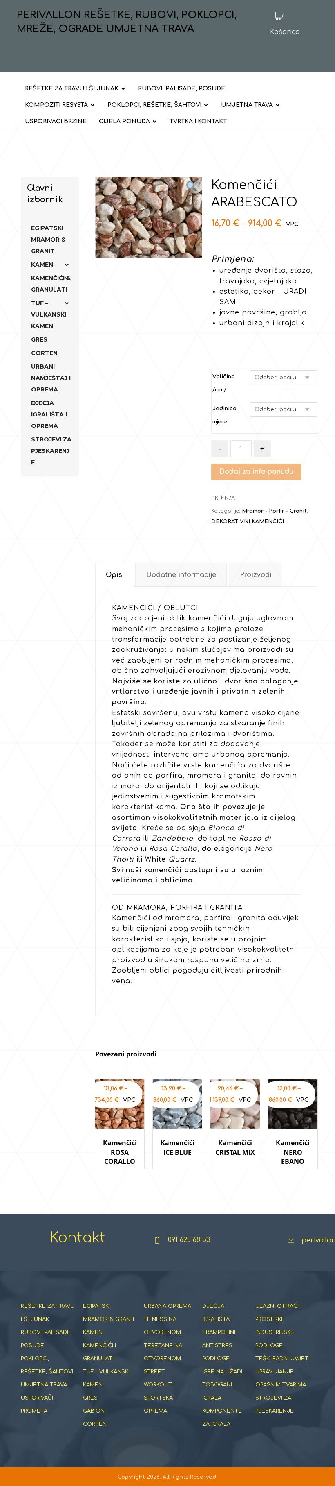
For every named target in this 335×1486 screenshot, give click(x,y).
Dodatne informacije (181, 575)
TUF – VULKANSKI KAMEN (48, 314)
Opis (114, 575)
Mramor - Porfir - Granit (274, 511)
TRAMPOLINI (218, 1332)
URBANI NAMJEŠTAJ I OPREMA (51, 378)
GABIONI (94, 1411)
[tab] (114, 575)
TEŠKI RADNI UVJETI (282, 1359)
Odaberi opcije (123, 1177)
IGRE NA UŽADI (222, 1372)
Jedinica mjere (224, 415)
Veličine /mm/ (223, 383)
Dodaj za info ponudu (256, 471)
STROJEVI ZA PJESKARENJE (51, 451)
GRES (39, 339)
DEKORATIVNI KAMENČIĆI (247, 522)
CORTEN (44, 353)
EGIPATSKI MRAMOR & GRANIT (48, 239)
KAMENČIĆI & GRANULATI (51, 283)
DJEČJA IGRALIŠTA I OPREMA (49, 414)
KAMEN (42, 264)
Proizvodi (256, 575)
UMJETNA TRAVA (44, 1385)
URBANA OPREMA (167, 1306)
